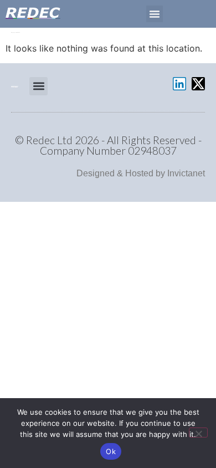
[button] (154, 14)
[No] (198, 433)
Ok (111, 451)
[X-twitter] (198, 83)
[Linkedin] (179, 83)
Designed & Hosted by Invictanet (140, 173)
